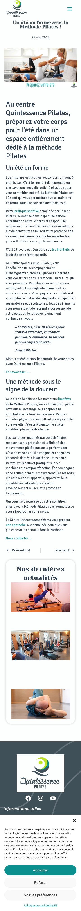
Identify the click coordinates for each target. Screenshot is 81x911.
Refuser (40, 882)
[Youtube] (52, 798)
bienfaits (64, 399)
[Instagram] (40, 798)
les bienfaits (61, 250)
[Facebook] (28, 798)
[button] (74, 820)
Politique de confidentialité (40, 905)
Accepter (40, 870)
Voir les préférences (40, 895)
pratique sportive (26, 211)
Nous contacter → (19, 538)
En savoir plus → (18, 372)
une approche (16, 525)
